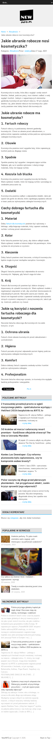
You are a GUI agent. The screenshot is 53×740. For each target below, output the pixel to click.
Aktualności (14, 51)
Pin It (29, 389)
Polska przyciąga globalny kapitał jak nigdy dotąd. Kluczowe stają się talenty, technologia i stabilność (25, 610)
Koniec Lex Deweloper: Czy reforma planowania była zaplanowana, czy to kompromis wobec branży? (21, 458)
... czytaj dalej (25, 423)
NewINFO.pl (6, 738)
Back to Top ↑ (45, 738)
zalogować (14, 518)
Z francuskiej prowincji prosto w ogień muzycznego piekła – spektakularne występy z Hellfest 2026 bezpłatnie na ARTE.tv (26, 407)
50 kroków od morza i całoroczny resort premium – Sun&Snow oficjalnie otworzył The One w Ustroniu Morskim (26, 432)
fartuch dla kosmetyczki (15, 224)
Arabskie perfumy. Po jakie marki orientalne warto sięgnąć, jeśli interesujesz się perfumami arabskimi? (26, 539)
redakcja (28, 51)
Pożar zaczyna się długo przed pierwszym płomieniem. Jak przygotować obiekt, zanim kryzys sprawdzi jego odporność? (25, 483)
